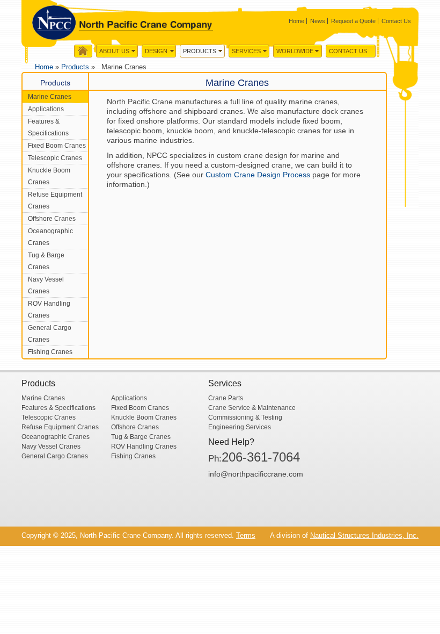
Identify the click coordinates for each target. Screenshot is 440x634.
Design (156, 51)
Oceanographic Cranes (50, 237)
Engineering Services (239, 427)
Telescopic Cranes (55, 158)
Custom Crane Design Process (258, 174)
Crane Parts (225, 398)
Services (246, 51)
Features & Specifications (48, 127)
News (317, 21)
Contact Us (396, 21)
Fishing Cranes (50, 352)
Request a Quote (353, 21)
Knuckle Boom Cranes (49, 176)
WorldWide (294, 51)
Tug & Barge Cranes (46, 261)
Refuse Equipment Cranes (55, 200)
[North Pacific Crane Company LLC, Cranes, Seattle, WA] (248, 502)
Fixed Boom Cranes (57, 145)
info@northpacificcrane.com (255, 474)
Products (199, 51)
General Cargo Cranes (49, 333)
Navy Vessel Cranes (46, 285)
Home (296, 21)
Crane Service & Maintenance (252, 408)
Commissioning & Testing (245, 417)
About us (114, 51)
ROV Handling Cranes (49, 309)
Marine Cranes (49, 96)
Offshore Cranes (52, 218)
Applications (46, 109)
